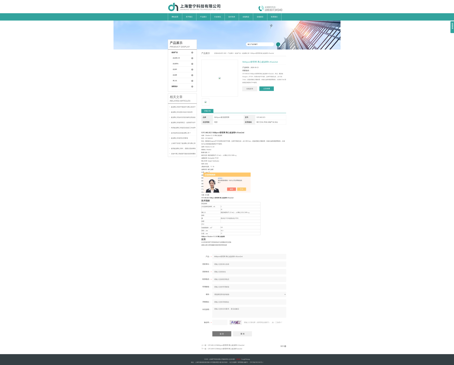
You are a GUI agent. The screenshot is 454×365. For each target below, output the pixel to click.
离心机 (175, 80)
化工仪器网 (233, 362)
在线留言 (260, 17)
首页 (224, 53)
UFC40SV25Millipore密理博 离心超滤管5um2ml (225, 349)
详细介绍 (207, 111)
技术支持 (231, 17)
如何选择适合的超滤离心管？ (181, 133)
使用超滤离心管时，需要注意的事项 (183, 148)
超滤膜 (175, 75)
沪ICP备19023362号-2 (256, 362)
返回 (282, 346)
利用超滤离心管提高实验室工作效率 (183, 128)
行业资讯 (217, 17)
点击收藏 (266, 89)
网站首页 (175, 17)
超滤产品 (238, 53)
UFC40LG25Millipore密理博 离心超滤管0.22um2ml (226, 345)
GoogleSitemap (245, 359)
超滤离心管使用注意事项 (179, 138)
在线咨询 (249, 89)
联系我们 (274, 17)
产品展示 (203, 17)
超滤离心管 (176, 58)
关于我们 (189, 17)
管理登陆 (240, 362)
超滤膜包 (175, 63)
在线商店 (246, 17)
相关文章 (176, 97)
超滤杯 (175, 69)
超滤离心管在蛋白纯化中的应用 (181, 112)
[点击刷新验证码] (236, 322)
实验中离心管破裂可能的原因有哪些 (183, 154)
